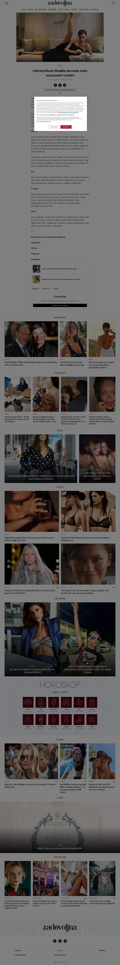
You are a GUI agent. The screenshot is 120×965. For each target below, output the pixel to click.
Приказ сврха (54, 126)
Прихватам (66, 126)
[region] (60, 113)
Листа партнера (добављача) (43, 121)
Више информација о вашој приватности (68, 112)
